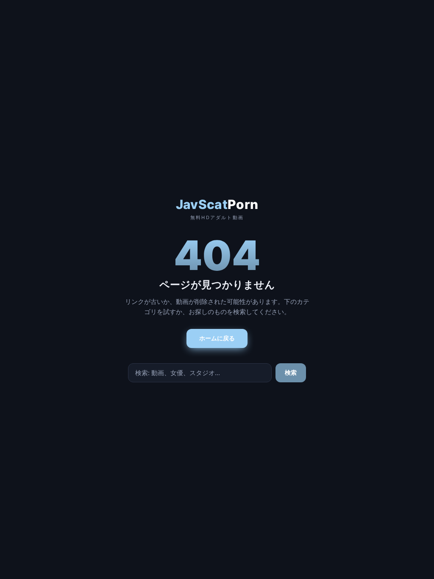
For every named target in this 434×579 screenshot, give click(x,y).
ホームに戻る (217, 338)
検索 (291, 372)
